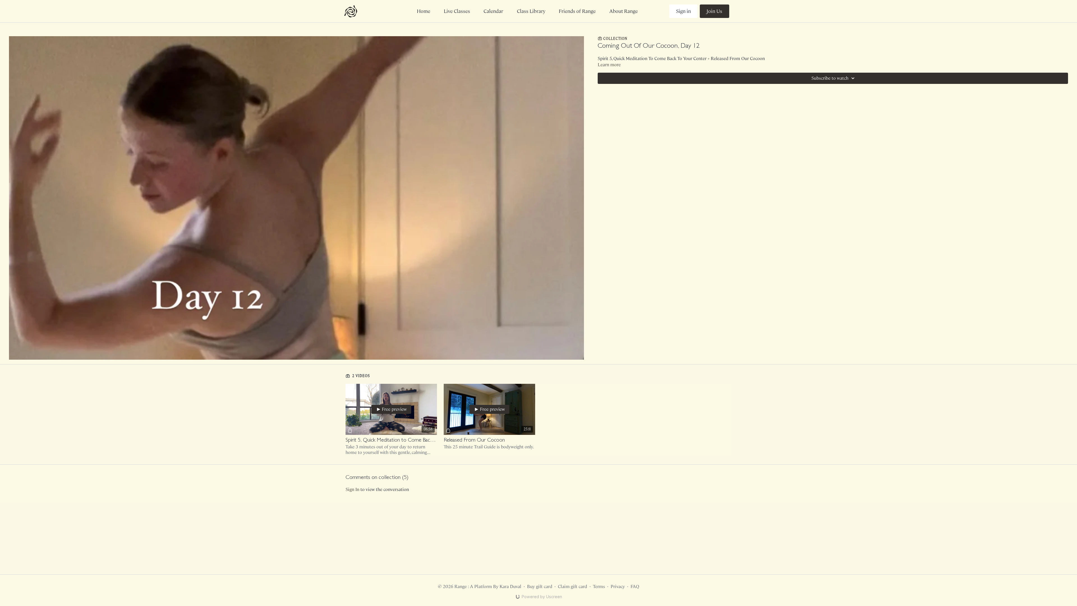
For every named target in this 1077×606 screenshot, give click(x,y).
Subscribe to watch (829, 78)
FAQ (634, 586)
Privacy (618, 586)
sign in (352, 489)
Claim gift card (572, 586)
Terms (599, 586)
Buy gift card (539, 586)
